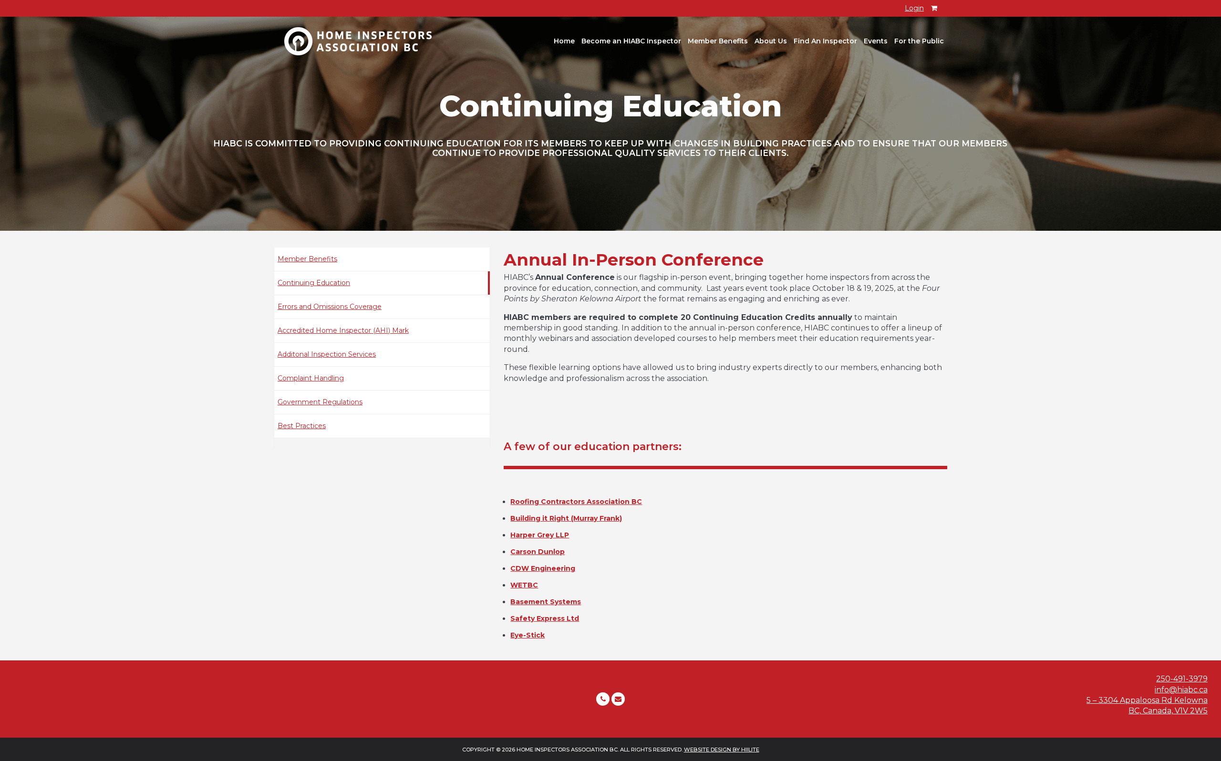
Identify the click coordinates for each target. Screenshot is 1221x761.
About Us (771, 41)
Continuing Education (314, 282)
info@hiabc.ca (1181, 689)
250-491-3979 (1182, 678)
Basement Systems (545, 601)
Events (876, 41)
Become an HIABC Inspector (631, 41)
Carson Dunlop (537, 551)
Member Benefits (718, 41)
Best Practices (302, 426)
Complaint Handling (311, 378)
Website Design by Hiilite (721, 749)
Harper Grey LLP (539, 535)
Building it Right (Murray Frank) (566, 518)
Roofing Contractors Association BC (576, 501)
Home (564, 41)
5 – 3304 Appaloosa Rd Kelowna (1147, 700)
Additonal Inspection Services (327, 354)
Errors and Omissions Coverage (330, 306)
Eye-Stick (527, 635)
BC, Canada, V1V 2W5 (1168, 710)
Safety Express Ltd (544, 618)
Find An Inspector (825, 41)
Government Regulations (320, 402)
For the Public (919, 41)
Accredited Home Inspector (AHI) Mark (343, 330)
